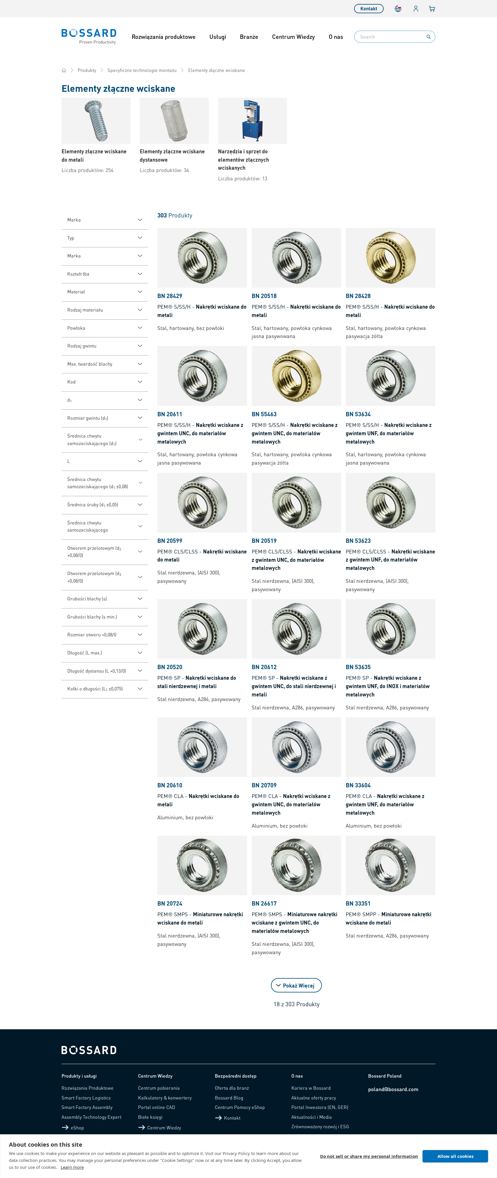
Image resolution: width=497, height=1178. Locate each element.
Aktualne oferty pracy (313, 1098)
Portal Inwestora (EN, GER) (319, 1107)
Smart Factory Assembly (87, 1107)
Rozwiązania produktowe (164, 36)
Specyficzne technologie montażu (142, 70)
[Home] (64, 70)
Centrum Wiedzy (293, 36)
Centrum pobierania (159, 1088)
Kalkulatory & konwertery (165, 1098)
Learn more (72, 1167)
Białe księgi (150, 1117)
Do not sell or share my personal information (369, 1156)
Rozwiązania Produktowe (88, 1088)
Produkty (87, 70)
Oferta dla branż (232, 1088)
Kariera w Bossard (311, 1088)
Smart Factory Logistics (86, 1098)
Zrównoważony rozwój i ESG (320, 1126)
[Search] (428, 37)
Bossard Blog (229, 1098)
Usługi (217, 36)
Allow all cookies (455, 1156)
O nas (336, 36)
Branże (249, 36)
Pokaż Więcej (298, 985)
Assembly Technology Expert (91, 1117)
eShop (77, 1127)
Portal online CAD (156, 1107)
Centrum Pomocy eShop (240, 1107)
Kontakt (368, 8)
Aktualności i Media (311, 1117)
